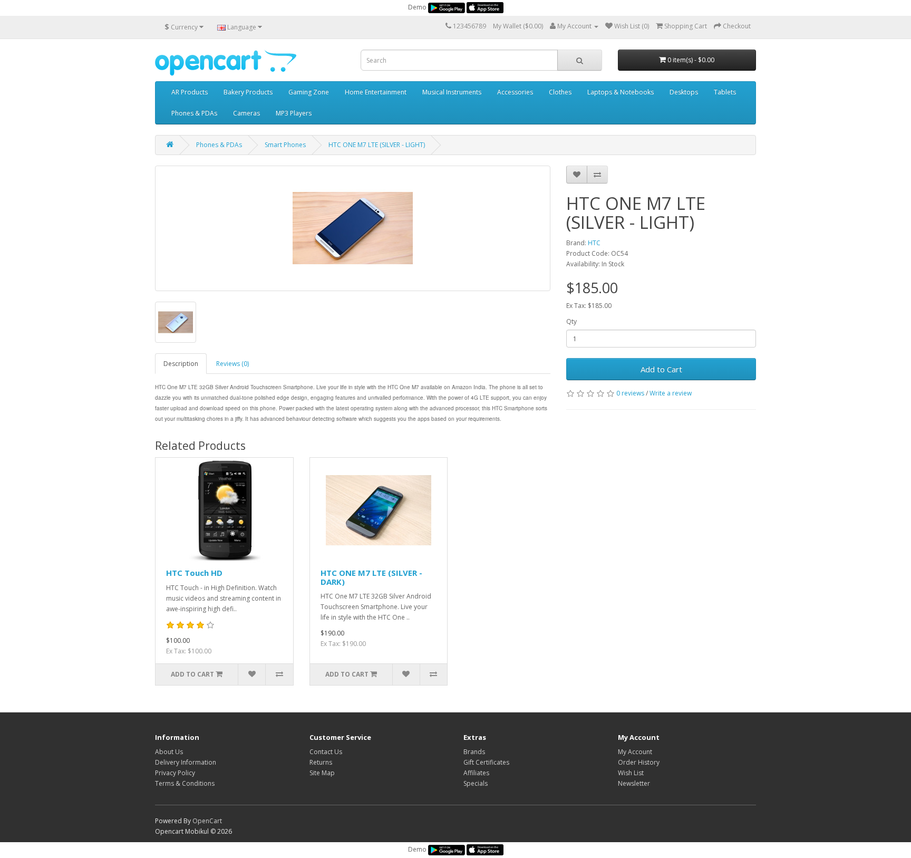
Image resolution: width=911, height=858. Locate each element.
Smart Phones (285, 144)
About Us (169, 751)
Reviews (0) (232, 363)
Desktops (684, 92)
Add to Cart (661, 369)
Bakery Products (248, 92)
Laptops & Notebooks (620, 92)
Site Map (322, 772)
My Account (635, 751)
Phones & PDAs (194, 113)
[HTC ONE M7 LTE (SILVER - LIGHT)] (352, 228)
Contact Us (325, 751)
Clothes (560, 92)
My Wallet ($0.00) (518, 26)
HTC (594, 242)
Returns (320, 762)
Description (180, 363)
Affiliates (476, 772)
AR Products (189, 92)
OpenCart (207, 820)
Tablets (725, 92)
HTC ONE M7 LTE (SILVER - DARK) (371, 577)
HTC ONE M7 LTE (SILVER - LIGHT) (376, 144)
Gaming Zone (308, 92)
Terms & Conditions (185, 783)
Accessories (515, 92)
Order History (639, 762)
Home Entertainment (375, 92)
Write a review (671, 393)
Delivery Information (185, 762)
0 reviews (630, 393)
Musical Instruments (451, 92)
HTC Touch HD (194, 572)
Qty (571, 321)
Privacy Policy (175, 772)
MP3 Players (294, 113)
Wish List (631, 772)
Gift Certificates (486, 762)
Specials (475, 783)
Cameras (246, 113)
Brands (474, 751)
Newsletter (634, 783)
